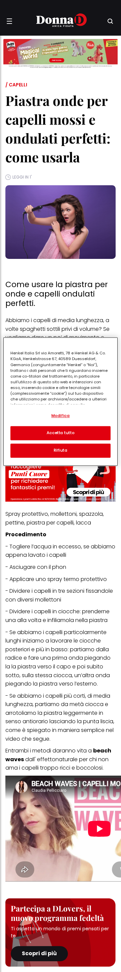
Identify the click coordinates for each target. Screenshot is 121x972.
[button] (9, 21)
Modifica (60, 416)
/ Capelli (16, 84)
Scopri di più (39, 953)
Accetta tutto (60, 433)
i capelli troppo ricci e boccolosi (61, 768)
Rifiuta (61, 450)
